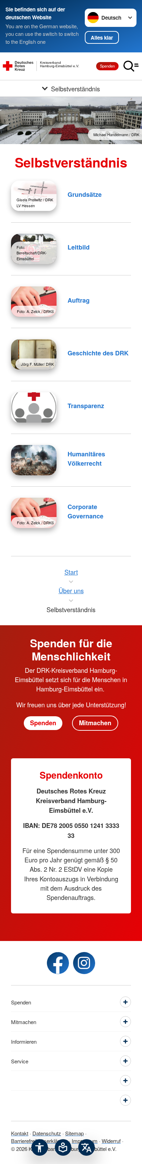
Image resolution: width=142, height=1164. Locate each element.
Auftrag (79, 300)
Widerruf (111, 1140)
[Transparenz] (34, 407)
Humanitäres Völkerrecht (86, 458)
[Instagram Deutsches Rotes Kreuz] (84, 963)
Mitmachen (95, 722)
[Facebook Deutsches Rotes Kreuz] (58, 963)
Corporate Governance (85, 511)
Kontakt (19, 1133)
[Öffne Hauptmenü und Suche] (131, 66)
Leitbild (79, 247)
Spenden (107, 66)
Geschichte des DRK (98, 352)
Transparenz (86, 405)
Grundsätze (85, 194)
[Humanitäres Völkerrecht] (34, 460)
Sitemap (74, 1133)
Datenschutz (46, 1133)
